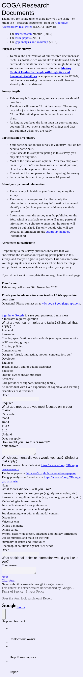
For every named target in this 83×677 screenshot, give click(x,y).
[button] (41, 577)
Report (47, 598)
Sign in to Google (13, 315)
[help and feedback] (4, 614)
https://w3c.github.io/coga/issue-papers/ (51, 473)
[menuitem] (45, 633)
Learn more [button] (61, 315)
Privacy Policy (35, 591)
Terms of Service (12, 591)
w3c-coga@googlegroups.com (61, 303)
